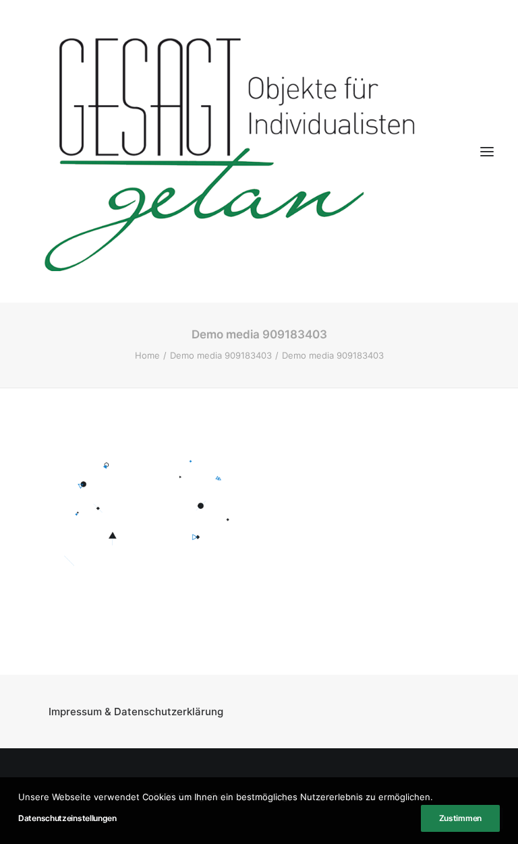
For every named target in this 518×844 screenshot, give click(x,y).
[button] (487, 151)
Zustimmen (460, 818)
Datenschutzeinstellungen (67, 818)
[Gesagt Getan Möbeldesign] (259, 151)
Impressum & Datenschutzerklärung (136, 711)
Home (147, 355)
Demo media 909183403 (221, 355)
